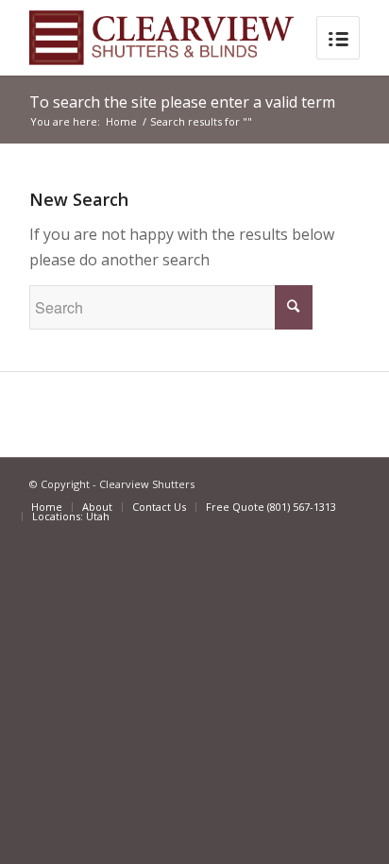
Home (121, 121)
